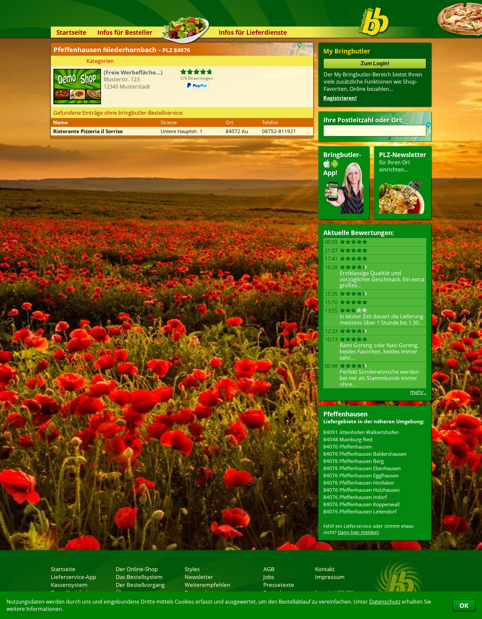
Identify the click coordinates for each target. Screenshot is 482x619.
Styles (192, 569)
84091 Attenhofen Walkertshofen (361, 432)
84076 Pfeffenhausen (347, 446)
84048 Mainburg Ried (347, 439)
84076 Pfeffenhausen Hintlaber (358, 482)
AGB (268, 569)
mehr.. (418, 392)
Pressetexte (278, 585)
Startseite (71, 32)
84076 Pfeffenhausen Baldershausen (365, 453)
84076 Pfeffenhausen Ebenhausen (362, 468)
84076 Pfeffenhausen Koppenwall (361, 504)
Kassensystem (69, 585)
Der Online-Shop (137, 569)
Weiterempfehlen (207, 585)
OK (464, 605)
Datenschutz (384, 601)
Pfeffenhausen (345, 414)
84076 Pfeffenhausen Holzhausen (361, 490)
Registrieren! (340, 98)
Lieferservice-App (73, 577)
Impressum (330, 577)
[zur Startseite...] (373, 22)
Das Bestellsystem (139, 577)
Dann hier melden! (358, 532)
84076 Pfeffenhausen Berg (353, 461)
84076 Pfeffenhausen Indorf (355, 497)
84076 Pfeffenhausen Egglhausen (361, 475)
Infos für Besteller (124, 32)
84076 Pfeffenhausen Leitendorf (359, 511)
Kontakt (325, 569)
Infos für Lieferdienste (253, 32)
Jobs (268, 577)
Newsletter (199, 577)
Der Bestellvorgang (140, 585)
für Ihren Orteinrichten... (402, 161)
